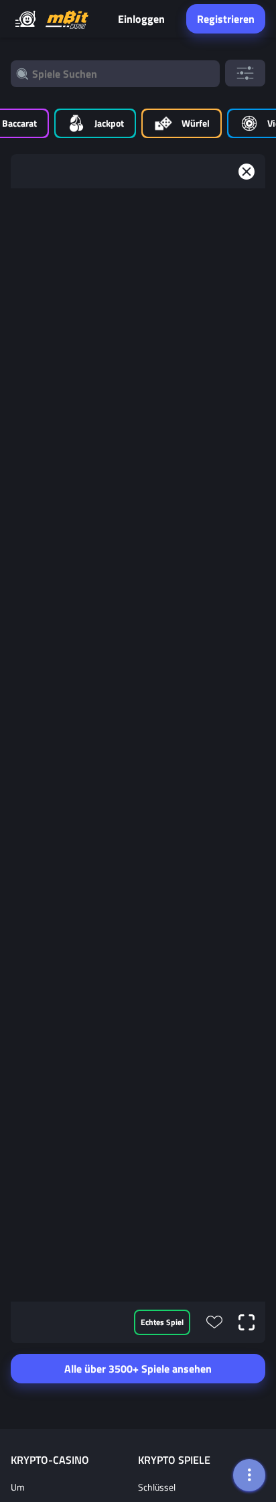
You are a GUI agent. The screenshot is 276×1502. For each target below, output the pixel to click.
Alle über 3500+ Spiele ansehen (138, 1369)
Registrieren (226, 19)
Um (18, 1487)
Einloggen (141, 19)
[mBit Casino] (67, 19)
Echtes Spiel (162, 1322)
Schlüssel (157, 1487)
